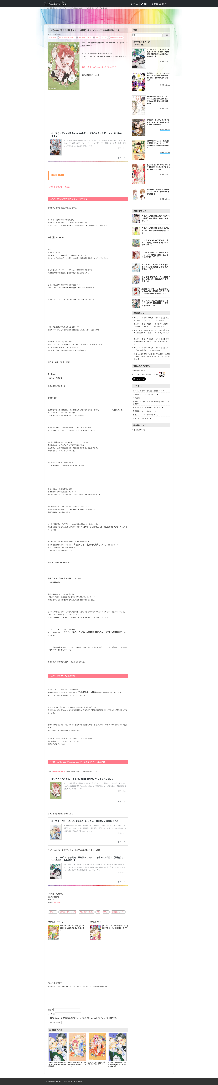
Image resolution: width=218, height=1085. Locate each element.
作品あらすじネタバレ (85, 38)
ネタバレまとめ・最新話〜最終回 (147, 391)
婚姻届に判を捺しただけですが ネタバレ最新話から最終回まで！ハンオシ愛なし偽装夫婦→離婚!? (158, 99)
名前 (50, 1010)
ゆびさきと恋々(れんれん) (67, 38)
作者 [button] (145, 4)
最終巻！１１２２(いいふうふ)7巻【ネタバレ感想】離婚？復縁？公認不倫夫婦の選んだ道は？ (158, 76)
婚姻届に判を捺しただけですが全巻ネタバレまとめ (151, 403)
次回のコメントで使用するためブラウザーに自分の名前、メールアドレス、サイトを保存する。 (84, 1018)
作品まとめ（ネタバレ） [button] (162, 4)
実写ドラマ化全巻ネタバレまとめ (147, 407)
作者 (97, 38)
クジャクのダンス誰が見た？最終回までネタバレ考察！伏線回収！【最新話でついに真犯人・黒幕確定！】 (158, 52)
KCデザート (52, 38)
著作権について (139, 430)
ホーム (135, 4)
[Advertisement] (109, 17)
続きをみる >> (165, 61)
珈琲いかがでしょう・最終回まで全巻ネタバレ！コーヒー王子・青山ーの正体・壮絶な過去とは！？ (158, 144)
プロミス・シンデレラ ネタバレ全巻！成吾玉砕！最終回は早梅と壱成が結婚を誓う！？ (158, 122)
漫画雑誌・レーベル (116, 38)
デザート (57, 902)
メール (51, 1014)
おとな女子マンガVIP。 (56, 4)
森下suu (104, 38)
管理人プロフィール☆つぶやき (146, 415)
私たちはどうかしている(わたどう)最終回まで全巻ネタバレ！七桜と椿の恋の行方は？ (158, 167)
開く (60, 175)
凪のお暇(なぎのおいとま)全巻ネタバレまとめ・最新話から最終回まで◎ (158, 191)
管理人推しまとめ (141, 418)
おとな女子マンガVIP (59, 1081)
